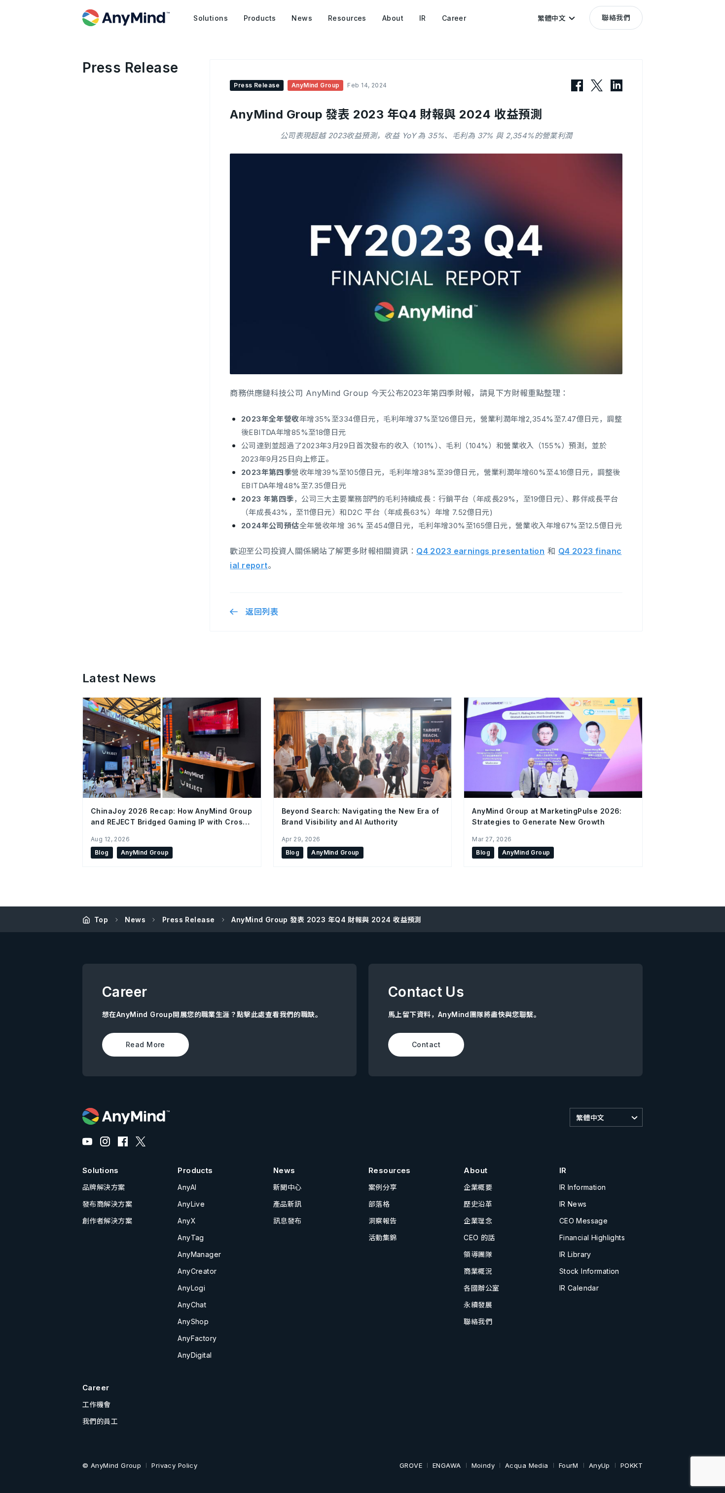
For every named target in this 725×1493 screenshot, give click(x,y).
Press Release (188, 919)
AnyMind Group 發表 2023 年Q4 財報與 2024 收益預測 (326, 919)
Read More (145, 1044)
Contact (426, 1044)
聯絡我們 (616, 17)
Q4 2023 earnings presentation (480, 551)
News (135, 919)
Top (101, 919)
